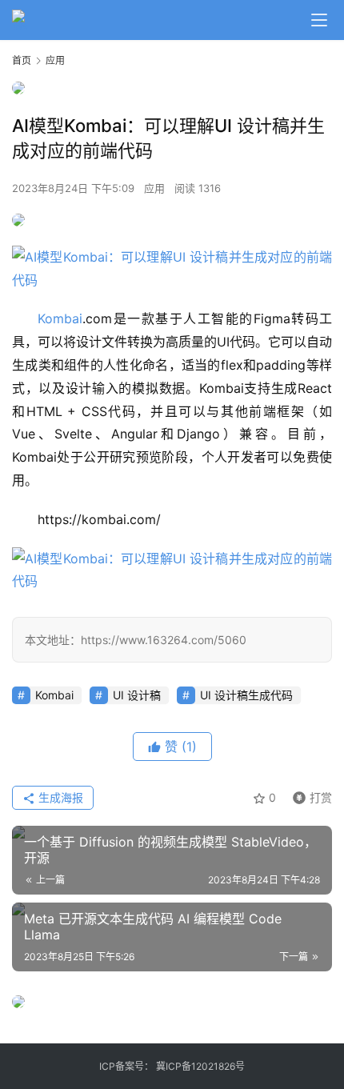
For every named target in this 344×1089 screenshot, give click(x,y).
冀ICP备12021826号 (200, 1066)
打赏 (309, 795)
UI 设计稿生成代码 (246, 695)
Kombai (60, 318)
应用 (154, 188)
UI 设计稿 (137, 695)
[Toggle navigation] (319, 20)
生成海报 (59, 797)
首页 (21, 60)
